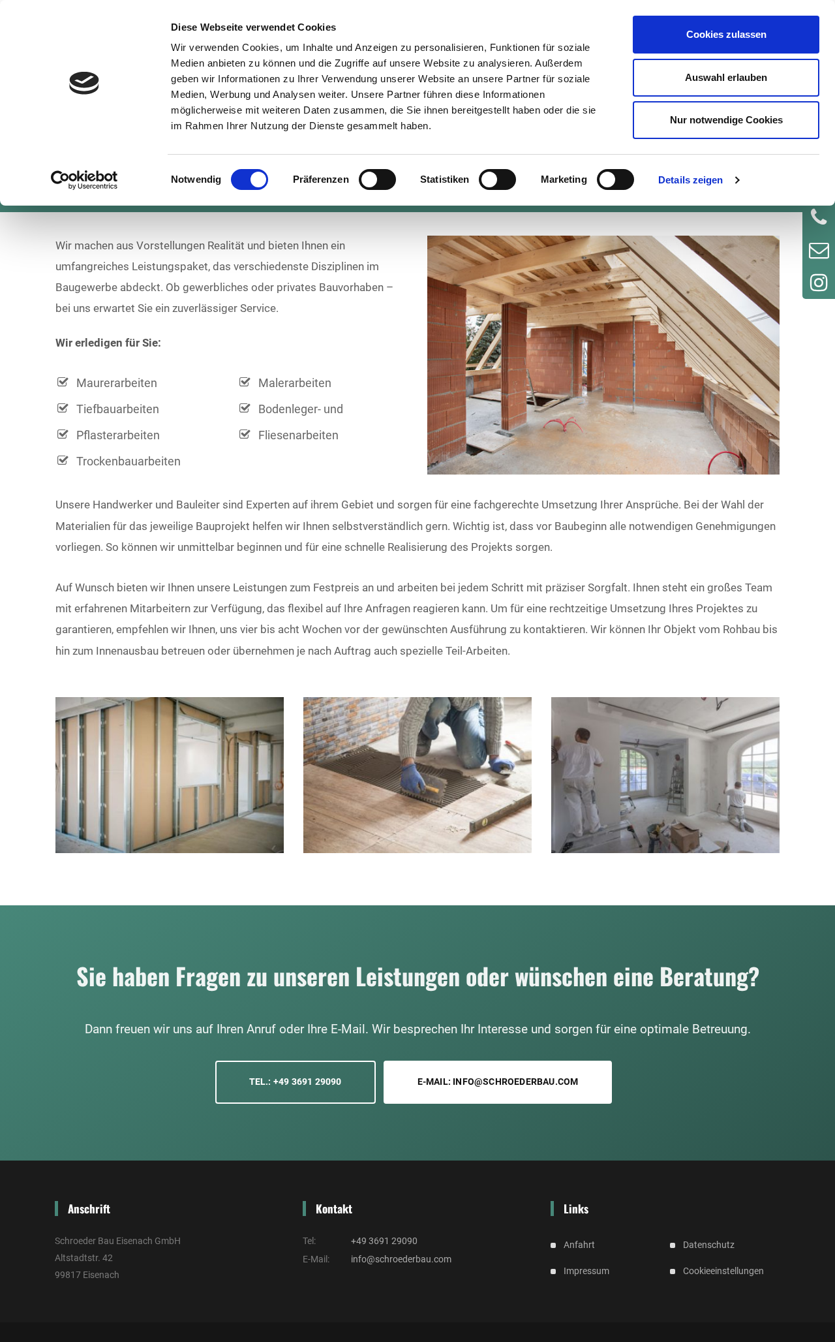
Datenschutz (709, 1245)
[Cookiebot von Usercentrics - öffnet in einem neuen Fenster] (84, 180)
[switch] (377, 179)
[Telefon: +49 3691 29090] (818, 217)
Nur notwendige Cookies (726, 119)
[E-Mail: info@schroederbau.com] (818, 250)
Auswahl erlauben (726, 77)
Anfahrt (579, 1245)
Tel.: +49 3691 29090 (295, 1081)
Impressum (586, 1271)
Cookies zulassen (726, 34)
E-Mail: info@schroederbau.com (498, 1081)
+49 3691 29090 (384, 1241)
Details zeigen (690, 179)
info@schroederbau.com (401, 1259)
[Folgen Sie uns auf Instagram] (818, 282)
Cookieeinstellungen (723, 1271)
